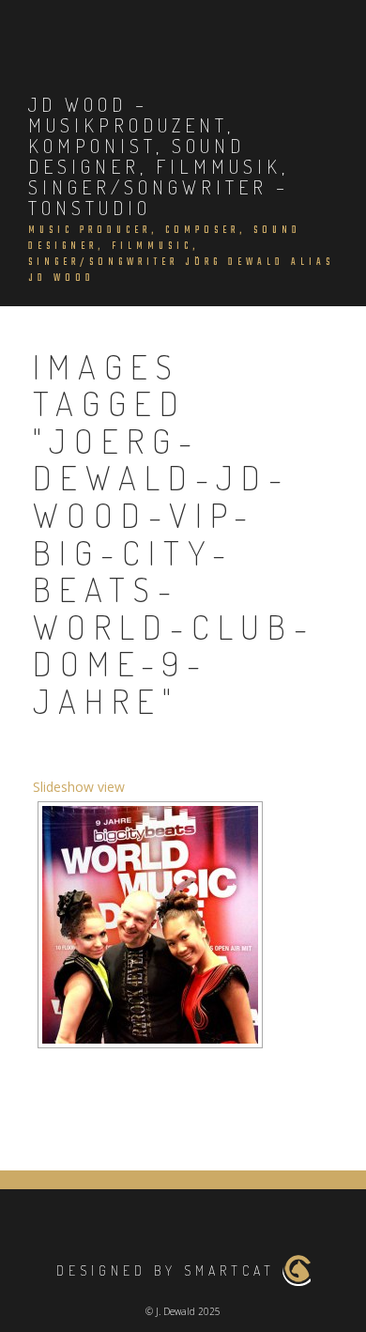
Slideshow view (79, 787)
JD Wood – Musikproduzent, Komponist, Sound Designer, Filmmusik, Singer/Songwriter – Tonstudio (158, 156)
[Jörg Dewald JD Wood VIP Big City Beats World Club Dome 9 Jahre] (150, 925)
